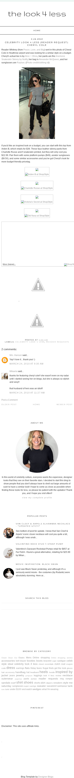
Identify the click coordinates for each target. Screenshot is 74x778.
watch (29, 689)
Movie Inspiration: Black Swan (37, 564)
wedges (37, 689)
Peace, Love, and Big (33, 49)
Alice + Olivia (31, 56)
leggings (38, 675)
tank (70, 685)
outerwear (7, 678)
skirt (43, 682)
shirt (19, 682)
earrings (20, 668)
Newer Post (65, 404)
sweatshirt (52, 686)
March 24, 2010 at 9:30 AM (26, 364)
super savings (30, 686)
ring (62, 678)
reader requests (57, 342)
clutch (57, 664)
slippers (49, 683)
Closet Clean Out (9, 658)
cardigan (61, 661)
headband (34, 672)
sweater (41, 685)
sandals (5, 682)
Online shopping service (62, 658)
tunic (7, 689)
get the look (60, 668)
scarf (13, 683)
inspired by (64, 672)
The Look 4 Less (37, 13)
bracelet (47, 661)
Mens (28, 657)
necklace (68, 675)
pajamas (18, 679)
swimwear (62, 686)
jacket (4, 675)
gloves (70, 668)
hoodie (52, 672)
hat (27, 672)
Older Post (9, 404)
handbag (20, 672)
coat (63, 664)
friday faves (36, 668)
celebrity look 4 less (30, 342)
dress (10, 668)
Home (37, 30)
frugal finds (48, 668)
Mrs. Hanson (16, 355)
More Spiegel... (9, 264)
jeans (12, 675)
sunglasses (17, 686)
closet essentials (46, 664)
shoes (28, 682)
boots (39, 660)
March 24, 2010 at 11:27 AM (27, 393)
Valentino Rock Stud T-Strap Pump (39, 544)
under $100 (15, 689)
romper (69, 678)
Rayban (21, 62)
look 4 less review (52, 675)
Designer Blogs (45, 776)
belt (17, 661)
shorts (37, 683)
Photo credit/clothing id (37, 62)
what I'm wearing (50, 689)
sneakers (57, 683)
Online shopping (41, 657)
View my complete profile (37, 497)
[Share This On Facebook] (19, 302)
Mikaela (13, 371)
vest (24, 689)
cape (54, 661)
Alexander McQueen (49, 59)
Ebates (21, 658)
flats (27, 668)
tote (3, 689)
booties (31, 660)
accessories (8, 660)
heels (44, 672)
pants (26, 678)
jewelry (20, 675)
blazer (23, 661)
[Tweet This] (38, 302)
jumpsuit (29, 676)
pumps (34, 679)
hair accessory (8, 672)
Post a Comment (9, 400)
